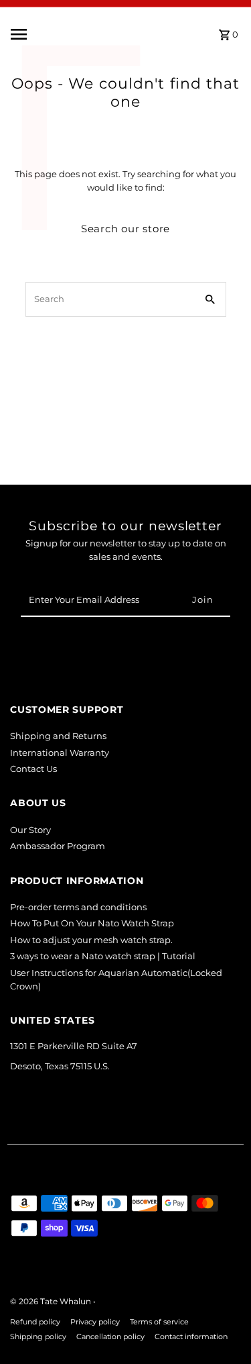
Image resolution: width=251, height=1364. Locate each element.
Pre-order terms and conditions (78, 907)
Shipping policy (38, 1336)
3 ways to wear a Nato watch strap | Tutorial (102, 956)
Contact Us (33, 769)
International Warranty (59, 753)
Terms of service (159, 1322)
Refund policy (35, 1322)
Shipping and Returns (58, 736)
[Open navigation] (48, 34)
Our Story (30, 830)
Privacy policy (95, 1322)
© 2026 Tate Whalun (51, 1301)
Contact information (191, 1336)
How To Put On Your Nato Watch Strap (92, 923)
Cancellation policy (110, 1336)
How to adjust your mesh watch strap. (91, 940)
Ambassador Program (57, 846)
